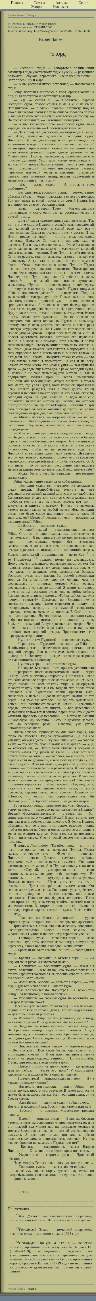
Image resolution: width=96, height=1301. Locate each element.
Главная (17, 2)
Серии (83, 2)
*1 (86, 553)
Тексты (39, 2)
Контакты (60, 6)
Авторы (62, 2)
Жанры (36, 6)
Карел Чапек (16, 15)
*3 (29, 800)
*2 (35, 558)
